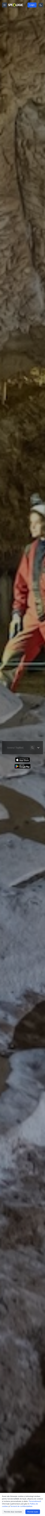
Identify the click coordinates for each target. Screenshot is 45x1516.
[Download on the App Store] (22, 759)
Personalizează (35, 1501)
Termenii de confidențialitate (21, 1506)
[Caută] (32, 747)
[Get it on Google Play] (22, 766)
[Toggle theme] (40, 5)
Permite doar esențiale (13, 1512)
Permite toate (32, 1512)
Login (32, 5)
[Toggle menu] (4, 4)
